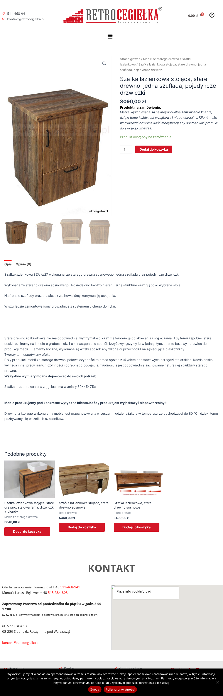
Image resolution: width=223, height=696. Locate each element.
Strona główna (130, 59)
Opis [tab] (8, 264)
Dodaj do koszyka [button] (27, 531)
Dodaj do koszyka (154, 149)
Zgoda (94, 689)
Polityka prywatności (120, 689)
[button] (110, 36)
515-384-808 (58, 592)
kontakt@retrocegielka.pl (20, 642)
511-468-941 (70, 587)
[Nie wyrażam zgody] (217, 682)
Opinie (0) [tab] (23, 264)
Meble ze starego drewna (161, 59)
